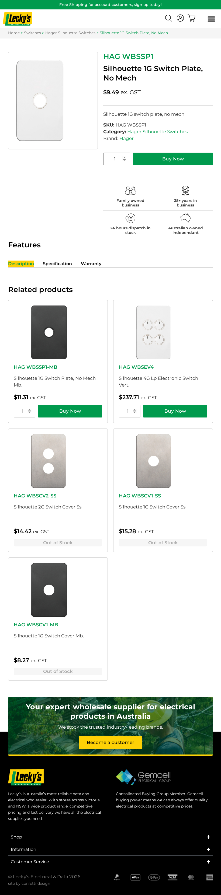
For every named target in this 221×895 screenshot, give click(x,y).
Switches (32, 32)
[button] (211, 19)
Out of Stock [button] (58, 542)
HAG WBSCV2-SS (35, 496)
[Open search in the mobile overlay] (169, 19)
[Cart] (191, 18)
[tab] (21, 264)
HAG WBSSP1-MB (35, 367)
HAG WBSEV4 (136, 367)
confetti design (36, 883)
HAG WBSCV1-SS (140, 496)
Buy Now (173, 159)
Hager (126, 138)
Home (14, 32)
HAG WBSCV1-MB (36, 625)
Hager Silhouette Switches (70, 32)
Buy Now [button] (70, 411)
